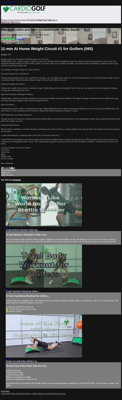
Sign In (17, 22)
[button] (2, 18)
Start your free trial (8, 39)
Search (18, 20)
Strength (4, 54)
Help (18, 394)
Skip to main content (8, 2)
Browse (4, 20)
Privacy (28, 394)
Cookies (35, 394)
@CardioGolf (31, 20)
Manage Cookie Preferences (49, 394)
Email (13, 168)
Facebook (5, 168)
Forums (11, 20)
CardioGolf (5, 394)
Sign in (54, 20)
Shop (23, 20)
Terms (22, 394)
